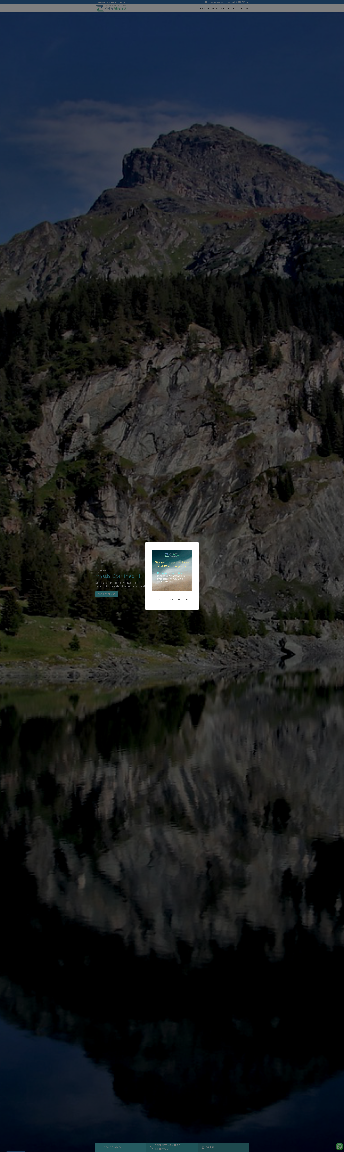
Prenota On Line (106, 594)
